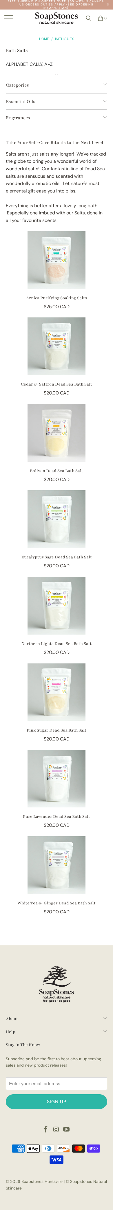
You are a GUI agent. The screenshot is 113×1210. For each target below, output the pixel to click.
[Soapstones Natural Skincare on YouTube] (66, 1130)
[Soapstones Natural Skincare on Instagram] (56, 1130)
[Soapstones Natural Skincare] (56, 18)
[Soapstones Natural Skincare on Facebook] (45, 1130)
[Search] (88, 18)
